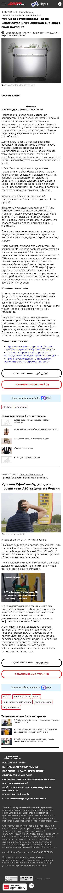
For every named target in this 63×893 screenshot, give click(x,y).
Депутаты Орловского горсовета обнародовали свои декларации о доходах (30, 354)
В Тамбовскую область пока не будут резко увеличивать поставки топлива (34, 740)
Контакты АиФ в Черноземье (20, 767)
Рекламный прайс (13, 762)
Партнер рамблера (43, 879)
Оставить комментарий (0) (32, 384)
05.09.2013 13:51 (9, 12)
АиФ (22, 534)
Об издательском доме (17, 775)
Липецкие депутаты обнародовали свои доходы (36, 429)
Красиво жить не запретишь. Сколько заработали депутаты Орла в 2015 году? (28, 348)
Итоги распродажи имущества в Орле (31, 439)
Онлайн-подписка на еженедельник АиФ (28, 779)
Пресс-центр (36, 771)
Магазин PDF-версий (15, 783)
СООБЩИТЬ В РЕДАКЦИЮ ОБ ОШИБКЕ (24, 798)
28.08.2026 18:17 (9, 474)
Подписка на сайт (14, 771)
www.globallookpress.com (21, 85)
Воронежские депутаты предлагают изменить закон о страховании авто (28, 360)
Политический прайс (16, 794)
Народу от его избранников (27, 457)
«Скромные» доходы (23, 448)
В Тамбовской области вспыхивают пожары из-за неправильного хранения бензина (35, 730)
